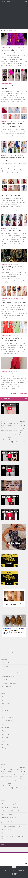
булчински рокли (17, 428)
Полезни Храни (6, 829)
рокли (3, 446)
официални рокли (18, 442)
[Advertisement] (14, 15)
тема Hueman (21, 870)
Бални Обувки (6, 703)
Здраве (4, 741)
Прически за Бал (6, 686)
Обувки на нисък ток (9, 680)
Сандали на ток (7, 669)
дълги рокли (8, 432)
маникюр (4, 438)
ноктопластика (22, 438)
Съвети (16, 47)
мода (9, 438)
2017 (2, 421)
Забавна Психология (7, 720)
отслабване (8, 439)
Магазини (5, 748)
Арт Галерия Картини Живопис (11, 810)
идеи (15, 434)
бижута (9, 428)
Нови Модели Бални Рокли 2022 (13, 303)
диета (6, 430)
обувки (3, 440)
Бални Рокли (5, 2)
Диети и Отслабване (8, 717)
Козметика (5, 734)
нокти (17, 438)
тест (16, 446)
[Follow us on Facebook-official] (24, 399)
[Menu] (26, 2)
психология (21, 444)
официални (15, 440)
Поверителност (7, 744)
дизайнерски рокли (13, 430)
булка (12, 428)
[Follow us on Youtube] (26, 399)
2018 (5, 421)
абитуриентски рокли (11, 423)
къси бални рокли (12, 435)
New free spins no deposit (9, 804)
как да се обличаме (22, 434)
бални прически (16, 425)
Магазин (4, 659)
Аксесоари (5, 714)
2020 (8, 421)
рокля (6, 446)
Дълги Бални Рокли (6, 47)
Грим (3, 707)
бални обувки (8, 425)
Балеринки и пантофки (9, 683)
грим (3, 430)
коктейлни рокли (4, 435)
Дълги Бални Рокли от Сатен (13, 374)
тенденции (11, 446)
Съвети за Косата (7, 690)
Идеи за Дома (6, 731)
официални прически (6, 442)
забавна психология (9, 434)
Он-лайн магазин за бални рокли (11, 826)
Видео (4, 700)
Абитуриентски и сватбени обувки (13, 673)
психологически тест (12, 444)
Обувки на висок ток (9, 676)
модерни (13, 438)
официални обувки (21, 439)
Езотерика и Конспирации (9, 817)
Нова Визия (5, 727)
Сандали (5, 666)
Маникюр (4, 724)
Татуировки (6, 710)
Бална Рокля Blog (7, 814)
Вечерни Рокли (19, 421)
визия (23, 428)
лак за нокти (19, 435)
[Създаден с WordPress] (5, 870)
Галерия (4, 697)
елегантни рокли (16, 432)
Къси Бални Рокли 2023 (10, 195)
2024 (11, 421)
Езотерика (5, 737)
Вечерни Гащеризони (9, 663)
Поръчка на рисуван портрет (10, 833)
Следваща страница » (19, 393)
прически (4, 444)
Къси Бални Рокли (6, 193)
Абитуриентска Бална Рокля (10, 807)
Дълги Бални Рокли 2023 (11, 231)
